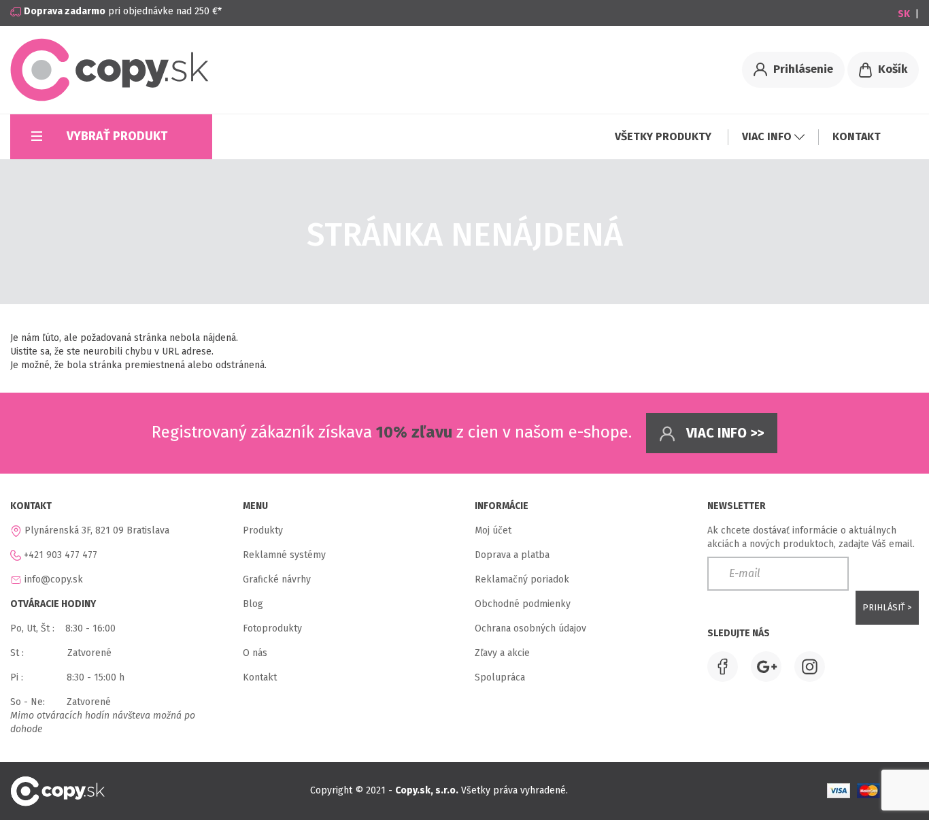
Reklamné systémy (284, 555)
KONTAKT (856, 136)
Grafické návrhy (277, 579)
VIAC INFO (768, 136)
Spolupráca (500, 677)
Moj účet (493, 530)
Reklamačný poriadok (522, 579)
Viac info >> (723, 433)
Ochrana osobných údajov (530, 628)
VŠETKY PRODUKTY (664, 136)
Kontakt (260, 677)
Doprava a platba (512, 555)
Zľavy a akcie (502, 653)
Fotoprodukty (272, 628)
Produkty (263, 530)
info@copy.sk (53, 579)
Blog (253, 604)
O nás (255, 653)
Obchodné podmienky (523, 604)
